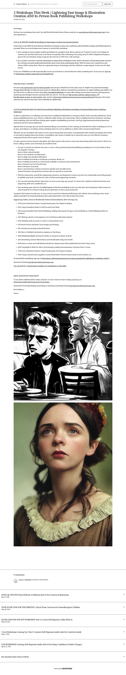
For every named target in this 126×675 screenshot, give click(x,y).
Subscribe (107, 4)
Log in (21, 580)
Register (28, 580)
